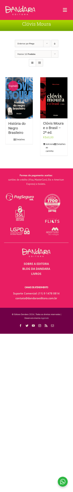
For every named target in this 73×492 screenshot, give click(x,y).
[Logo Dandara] (20, 7)
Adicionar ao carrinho (50, 148)
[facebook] (20, 325)
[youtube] (33, 325)
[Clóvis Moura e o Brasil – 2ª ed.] (54, 97)
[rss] (46, 325)
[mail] (52, 325)
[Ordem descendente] (54, 43)
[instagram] (39, 325)
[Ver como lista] (39, 62)
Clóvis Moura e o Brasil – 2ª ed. (53, 128)
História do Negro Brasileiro (17, 128)
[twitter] (27, 325)
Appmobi (45, 318)
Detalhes (20, 139)
